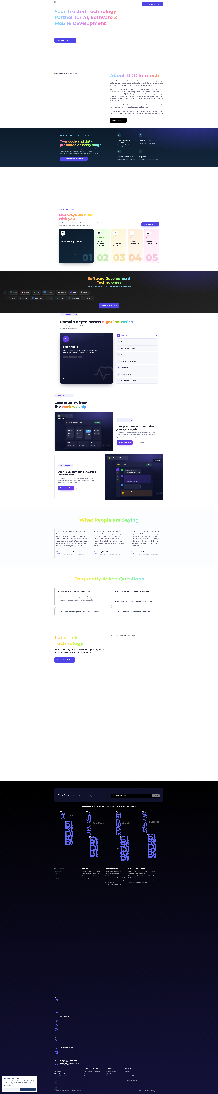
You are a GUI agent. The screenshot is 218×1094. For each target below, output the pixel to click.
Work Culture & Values (112, 1073)
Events (108, 1076)
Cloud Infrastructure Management (93, 1078)
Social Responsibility (130, 1078)
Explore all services (149, 224)
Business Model (129, 1076)
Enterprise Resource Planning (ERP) (115, 878)
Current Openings (111, 1071)
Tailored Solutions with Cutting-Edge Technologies (142, 880)
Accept (28, 1089)
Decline (11, 1089)
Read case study (123, 442)
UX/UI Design (86, 878)
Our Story (127, 1071)
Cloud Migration (88, 1073)
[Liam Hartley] (133, 553)
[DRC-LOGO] (60, 4)
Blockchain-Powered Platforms (137, 873)
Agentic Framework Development (137, 882)
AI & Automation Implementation (113, 871)
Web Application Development (90, 873)
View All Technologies (108, 305)
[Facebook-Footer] (60, 1074)
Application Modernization (112, 873)
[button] (88, 4)
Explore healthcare (69, 379)
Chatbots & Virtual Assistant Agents (138, 878)
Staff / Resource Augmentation (113, 884)
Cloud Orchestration (89, 1076)
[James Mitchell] (58, 553)
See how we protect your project (73, 158)
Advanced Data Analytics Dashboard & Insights (141, 875)
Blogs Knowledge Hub (131, 1080)
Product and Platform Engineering (114, 880)
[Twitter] (65, 1074)
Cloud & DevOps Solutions (89, 880)
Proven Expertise (129, 1073)
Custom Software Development (91, 871)
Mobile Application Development (91, 875)
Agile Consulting (109, 882)
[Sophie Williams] (96, 553)
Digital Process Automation (112, 875)
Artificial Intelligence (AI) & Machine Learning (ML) (142, 871)
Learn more (64, 259)
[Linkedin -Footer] (55, 1074)
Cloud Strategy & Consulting (92, 1071)
